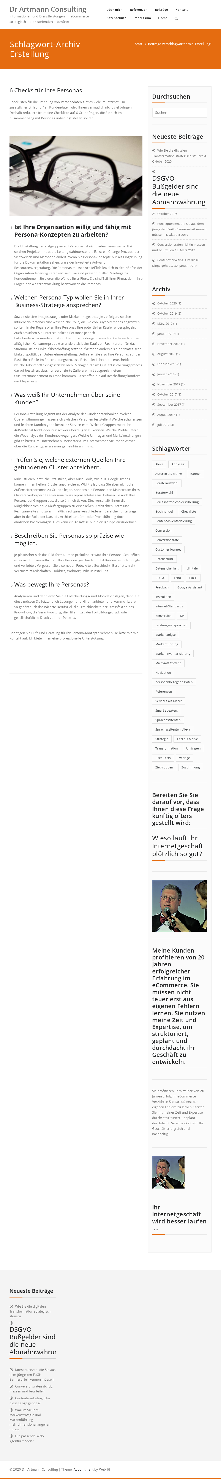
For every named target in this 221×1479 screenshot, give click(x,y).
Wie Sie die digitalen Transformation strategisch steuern (30, 1311)
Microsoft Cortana (168, 663)
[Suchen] (176, 18)
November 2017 (168, 384)
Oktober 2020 (167, 303)
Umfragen (193, 748)
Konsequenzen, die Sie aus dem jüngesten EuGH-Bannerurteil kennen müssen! (179, 229)
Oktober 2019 (167, 313)
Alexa (159, 464)
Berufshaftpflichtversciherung (177, 502)
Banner (195, 474)
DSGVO (160, 578)
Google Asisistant (189, 587)
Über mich (114, 10)
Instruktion (163, 597)
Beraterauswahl (166, 483)
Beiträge (161, 10)
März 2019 (164, 323)
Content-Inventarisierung (173, 521)
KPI (182, 616)
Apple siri (178, 464)
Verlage (184, 758)
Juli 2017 (163, 425)
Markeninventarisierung (172, 654)
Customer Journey (168, 549)
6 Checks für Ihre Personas (45, 90)
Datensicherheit (166, 568)
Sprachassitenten (168, 720)
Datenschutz (116, 18)
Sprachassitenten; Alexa (172, 729)
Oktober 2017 (167, 394)
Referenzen (139, 10)
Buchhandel (164, 511)
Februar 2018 (167, 364)
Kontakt (181, 10)
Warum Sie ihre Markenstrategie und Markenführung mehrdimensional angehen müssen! (30, 1419)
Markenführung (166, 644)
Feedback (162, 587)
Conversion (163, 530)
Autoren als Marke (168, 474)
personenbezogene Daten (174, 682)
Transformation (166, 748)
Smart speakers (166, 710)
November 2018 (168, 344)
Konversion (163, 616)
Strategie (161, 739)
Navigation (163, 672)
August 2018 (166, 354)
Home (162, 18)
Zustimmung (191, 767)
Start (138, 44)
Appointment (83, 1469)
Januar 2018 (166, 374)
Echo (177, 578)
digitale (192, 568)
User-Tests (163, 758)
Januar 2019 (166, 334)
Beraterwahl (164, 492)
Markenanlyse (165, 635)
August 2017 (166, 415)
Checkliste (188, 511)
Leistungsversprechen (171, 625)
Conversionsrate (167, 540)
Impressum (142, 18)
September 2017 (169, 404)
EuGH (193, 578)
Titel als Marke (187, 739)
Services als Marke (168, 701)
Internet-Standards (169, 606)
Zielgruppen (164, 767)
